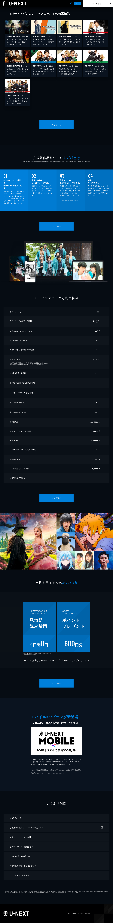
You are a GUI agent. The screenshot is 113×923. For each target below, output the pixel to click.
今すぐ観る (96, 3)
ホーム (69, 913)
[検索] (71, 3)
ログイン (77, 3)
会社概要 (74, 913)
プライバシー (80, 913)
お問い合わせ (87, 913)
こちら (35, 364)
